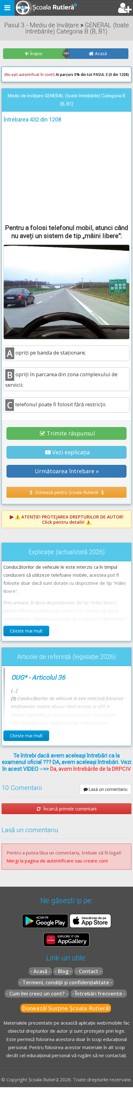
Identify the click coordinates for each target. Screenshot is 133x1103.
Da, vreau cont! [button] (110, 123)
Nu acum (16, 123)
